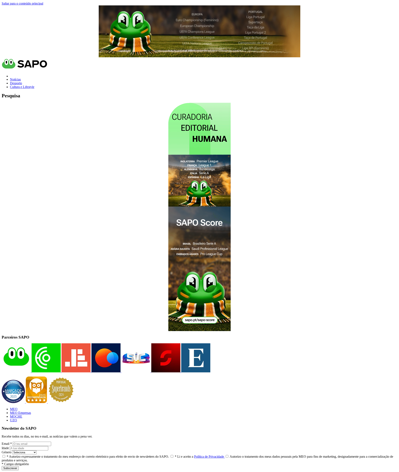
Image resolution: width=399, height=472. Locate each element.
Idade (5, 448)
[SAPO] (16, 371)
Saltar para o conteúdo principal (22, 3)
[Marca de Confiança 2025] (14, 402)
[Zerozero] (106, 371)
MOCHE (16, 416)
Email (7, 443)
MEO (13, 409)
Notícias (15, 79)
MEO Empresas (20, 413)
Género (6, 452)
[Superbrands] (61, 402)
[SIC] (135, 371)
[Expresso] (195, 371)
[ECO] (46, 371)
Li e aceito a (200, 456)
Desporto (16, 83)
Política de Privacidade (209, 456)
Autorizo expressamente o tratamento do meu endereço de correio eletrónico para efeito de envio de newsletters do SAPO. (88, 456)
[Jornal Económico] (76, 371)
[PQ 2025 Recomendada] (37, 402)
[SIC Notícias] (165, 371)
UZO (13, 420)
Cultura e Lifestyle (22, 87)
